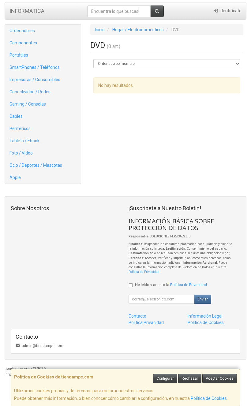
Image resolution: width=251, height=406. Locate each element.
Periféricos (20, 128)
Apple (15, 177)
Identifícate (230, 10)
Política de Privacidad (144, 272)
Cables (16, 116)
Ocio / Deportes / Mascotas (35, 165)
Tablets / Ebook (24, 140)
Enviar (202, 299)
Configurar (165, 378)
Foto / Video (21, 153)
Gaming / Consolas (27, 104)
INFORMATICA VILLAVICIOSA (26, 13)
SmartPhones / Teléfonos (34, 67)
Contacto (137, 316)
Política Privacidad (146, 322)
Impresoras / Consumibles (34, 79)
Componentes (23, 42)
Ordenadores (22, 30)
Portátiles (18, 55)
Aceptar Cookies (220, 378)
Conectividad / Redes (30, 91)
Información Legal (205, 316)
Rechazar (190, 378)
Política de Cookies (209, 398)
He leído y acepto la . (171, 284)
